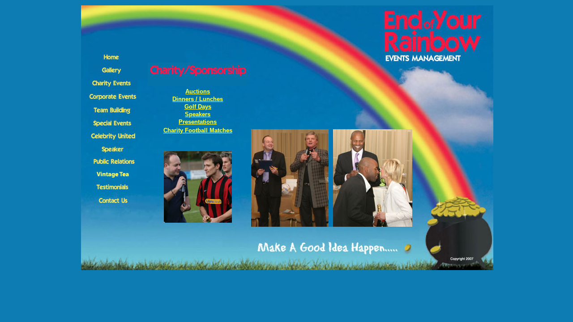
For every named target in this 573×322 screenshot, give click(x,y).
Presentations (198, 122)
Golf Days (197, 106)
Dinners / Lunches (197, 99)
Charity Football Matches (197, 130)
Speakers (197, 114)
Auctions (197, 91)
